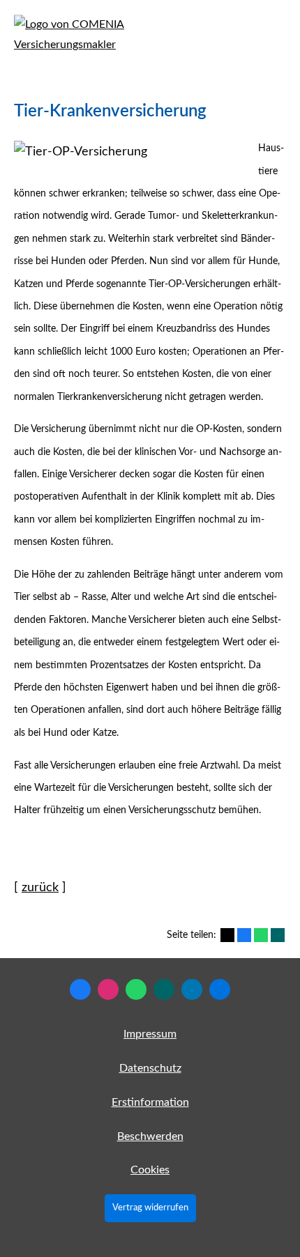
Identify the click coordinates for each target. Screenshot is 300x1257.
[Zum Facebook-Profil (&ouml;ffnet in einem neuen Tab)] (80, 989)
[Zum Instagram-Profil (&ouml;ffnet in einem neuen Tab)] (108, 989)
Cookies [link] (150, 1169)
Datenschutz (150, 1068)
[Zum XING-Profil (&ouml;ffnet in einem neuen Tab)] (163, 989)
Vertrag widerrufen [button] (150, 1207)
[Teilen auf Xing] (278, 935)
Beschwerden (150, 1136)
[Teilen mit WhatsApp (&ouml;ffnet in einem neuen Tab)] (261, 935)
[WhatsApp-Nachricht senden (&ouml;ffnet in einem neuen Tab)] (136, 989)
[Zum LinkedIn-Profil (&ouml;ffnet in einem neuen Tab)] (191, 989)
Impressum (150, 1034)
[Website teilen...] (219, 989)
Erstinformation (150, 1102)
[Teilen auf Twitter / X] (227, 935)
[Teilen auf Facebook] (244, 935)
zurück (40, 887)
